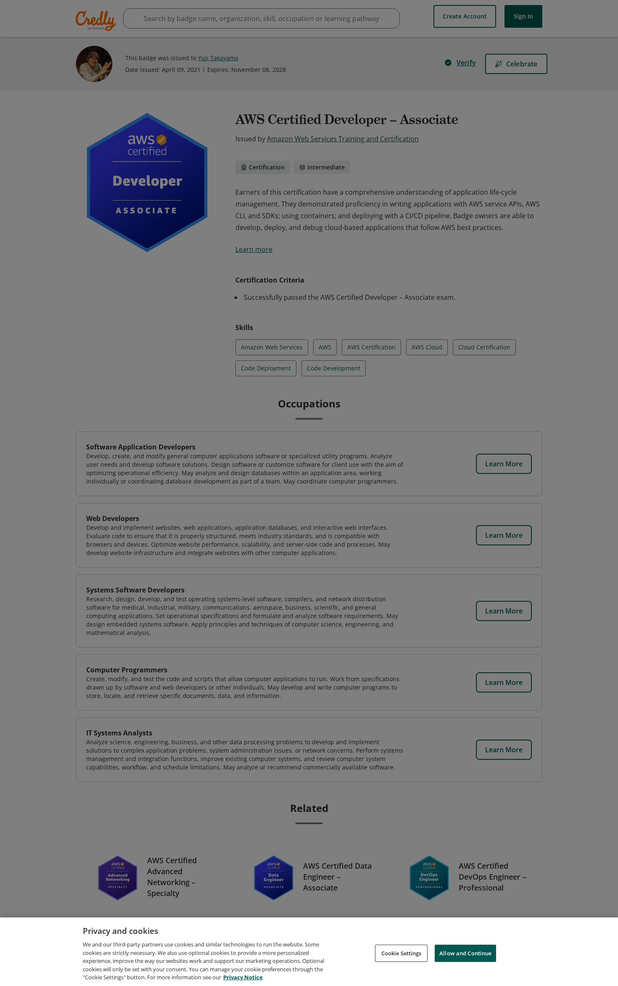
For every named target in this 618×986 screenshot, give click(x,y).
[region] (309, 951)
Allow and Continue (465, 953)
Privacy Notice (243, 977)
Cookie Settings (401, 953)
